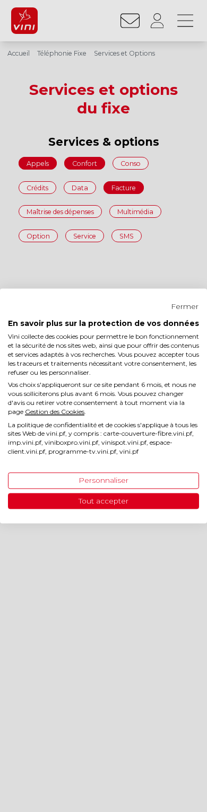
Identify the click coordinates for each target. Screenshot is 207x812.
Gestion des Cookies (54, 412)
